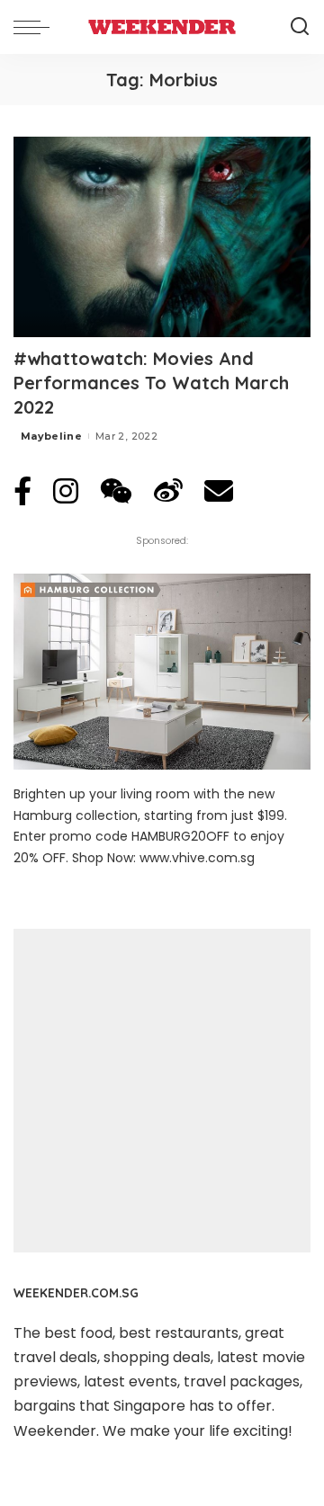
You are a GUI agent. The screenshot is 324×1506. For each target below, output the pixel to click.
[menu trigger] (36, 27)
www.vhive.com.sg (197, 858)
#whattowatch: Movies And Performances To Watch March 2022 (151, 382)
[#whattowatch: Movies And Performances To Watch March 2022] (162, 237)
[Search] (299, 27)
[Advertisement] (162, 1090)
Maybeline (51, 436)
